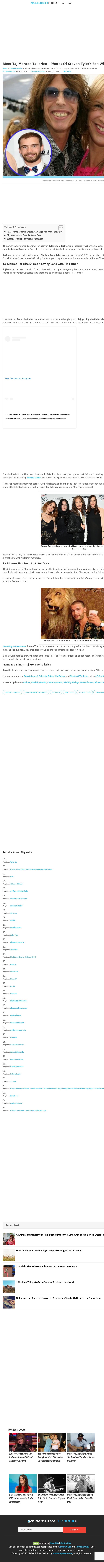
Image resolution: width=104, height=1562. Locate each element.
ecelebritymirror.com (62, 1553)
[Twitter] (69, 1521)
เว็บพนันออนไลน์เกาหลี (18, 1001)
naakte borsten (16, 1103)
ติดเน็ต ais (14, 1096)
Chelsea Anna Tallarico (36, 692)
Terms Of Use (65, 1546)
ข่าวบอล (13, 1081)
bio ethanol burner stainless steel (23, 957)
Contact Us (65, 1543)
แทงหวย (13, 964)
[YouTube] (72, 1521)
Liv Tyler (56, 692)
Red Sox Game (33, 477)
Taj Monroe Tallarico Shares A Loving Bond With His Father (34, 231)
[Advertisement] (59, 31)
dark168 (13, 1037)
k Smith (68, 71)
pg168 (12, 986)
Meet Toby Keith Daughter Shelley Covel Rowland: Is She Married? (81, 1457)
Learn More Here (16, 1059)
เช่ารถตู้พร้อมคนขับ (17, 1052)
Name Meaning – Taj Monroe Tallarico (25, 238)
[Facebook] (58, 1521)
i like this (14, 935)
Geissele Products (17, 1045)
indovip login (15, 1074)
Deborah (13, 993)
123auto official (16, 884)
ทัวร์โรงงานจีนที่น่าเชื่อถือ (19, 891)
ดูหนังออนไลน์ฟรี (16, 906)
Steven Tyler (85, 692)
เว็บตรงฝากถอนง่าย (17, 942)
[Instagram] (65, 1521)
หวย (11, 877)
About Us (54, 1543)
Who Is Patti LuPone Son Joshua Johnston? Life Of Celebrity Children (20, 1457)
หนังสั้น (12, 920)
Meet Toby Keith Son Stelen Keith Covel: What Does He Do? (80, 1498)
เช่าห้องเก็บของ (15, 1015)
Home (5, 69)
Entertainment (87, 682)
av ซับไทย (13, 950)
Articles (26, 682)
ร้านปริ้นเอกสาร (15, 928)
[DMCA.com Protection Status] (41, 1543)
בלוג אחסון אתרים (17, 1067)
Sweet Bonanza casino (18, 898)
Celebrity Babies (16, 69)
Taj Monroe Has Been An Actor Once (24, 235)
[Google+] (62, 1521)
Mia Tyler (69, 692)
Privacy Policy (82, 1546)
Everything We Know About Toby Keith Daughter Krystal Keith (51, 1498)
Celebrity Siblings (71, 682)
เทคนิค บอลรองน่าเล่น (18, 1030)
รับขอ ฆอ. (13, 862)
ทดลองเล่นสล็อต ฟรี (17, 1023)
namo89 (13, 979)
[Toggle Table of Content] (59, 227)
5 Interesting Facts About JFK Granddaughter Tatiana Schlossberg (22, 1498)
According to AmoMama (14, 646)
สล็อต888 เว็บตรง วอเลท (18, 1008)
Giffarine (13, 913)
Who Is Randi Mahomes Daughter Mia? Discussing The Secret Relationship (50, 1457)
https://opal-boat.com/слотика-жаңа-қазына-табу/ (31, 869)
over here (14, 972)
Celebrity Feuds (54, 682)
